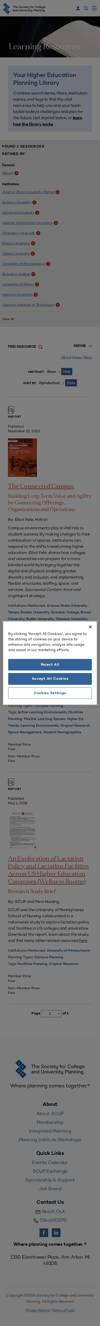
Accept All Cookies (50, 679)
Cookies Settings (50, 693)
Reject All (50, 664)
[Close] (90, 626)
